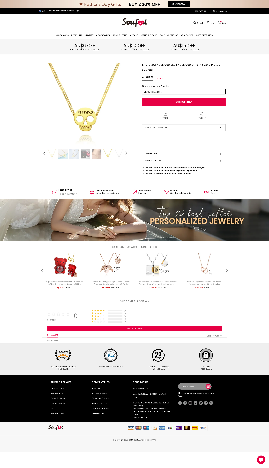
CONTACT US (200, 11)
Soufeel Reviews (99, 393)
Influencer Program (100, 408)
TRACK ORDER (221, 11)
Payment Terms (58, 403)
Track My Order (57, 388)
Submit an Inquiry (140, 388)
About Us (96, 388)
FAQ (52, 408)
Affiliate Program (99, 403)
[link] (62, 35)
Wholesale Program (101, 398)
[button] (198, 23)
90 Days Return (57, 393)
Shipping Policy (57, 413)
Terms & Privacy (58, 398)
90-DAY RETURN (177, 173)
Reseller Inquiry (98, 413)
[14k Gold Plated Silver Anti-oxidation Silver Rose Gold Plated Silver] (184, 91)
